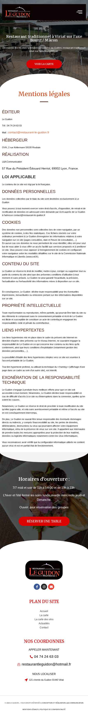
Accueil (44, 611)
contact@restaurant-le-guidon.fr (28, 132)
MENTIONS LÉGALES (30, 709)
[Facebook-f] (37, 587)
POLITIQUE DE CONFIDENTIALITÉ (52, 709)
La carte (44, 615)
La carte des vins (44, 619)
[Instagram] (44, 587)
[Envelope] (51, 587)
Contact (44, 627)
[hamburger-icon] (79, 12)
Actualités (44, 623)
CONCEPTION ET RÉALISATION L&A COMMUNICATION (62, 703)
